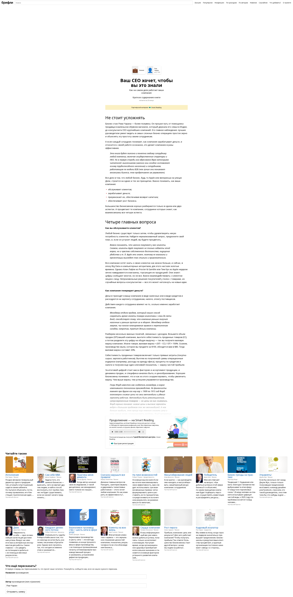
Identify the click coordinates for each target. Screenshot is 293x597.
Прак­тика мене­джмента (85, 476)
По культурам (231, 3)
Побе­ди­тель (210, 474)
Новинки (253, 3)
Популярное (208, 3)
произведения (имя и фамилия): (22, 581)
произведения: (17, 572)
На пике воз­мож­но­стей (144, 474)
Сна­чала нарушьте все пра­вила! (113, 476)
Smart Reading (156, 107)
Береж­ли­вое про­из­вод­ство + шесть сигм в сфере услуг (83, 530)
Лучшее (198, 3)
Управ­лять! (265, 474)
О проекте (287, 3)
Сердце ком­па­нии (150, 527)
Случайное (263, 3)
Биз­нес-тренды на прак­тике (240, 476)
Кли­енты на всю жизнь (117, 528)
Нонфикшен (219, 3)
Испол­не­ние (12, 474)
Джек (16, 527)
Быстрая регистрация (124, 443)
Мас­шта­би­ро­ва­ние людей (178, 474)
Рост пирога (170, 527)
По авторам (243, 3)
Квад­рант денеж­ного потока (54, 528)
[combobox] (104, 3)
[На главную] (7, 3)
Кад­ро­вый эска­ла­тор (207, 527)
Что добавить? (275, 3)
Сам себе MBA (52, 474)
